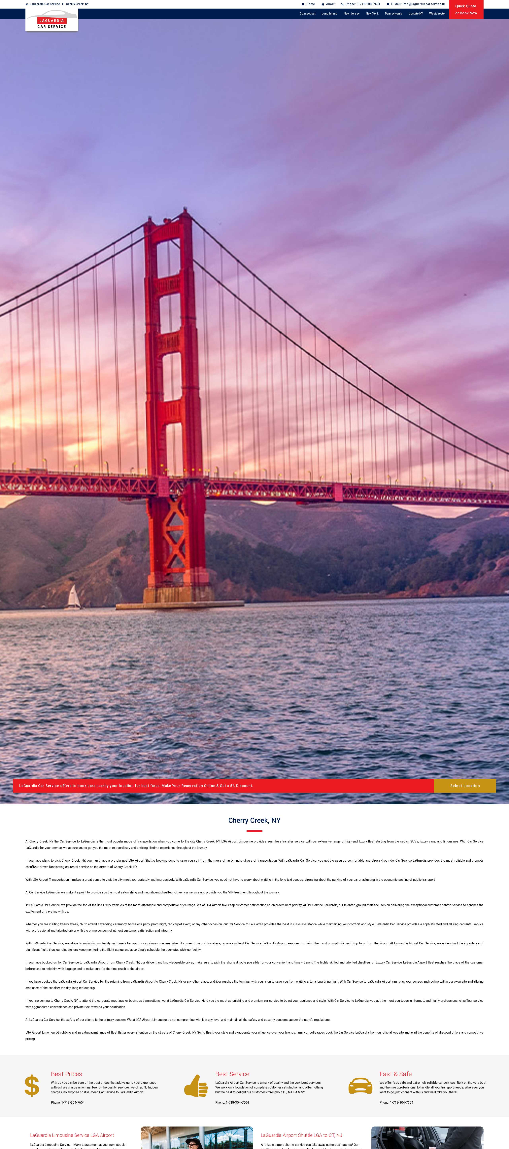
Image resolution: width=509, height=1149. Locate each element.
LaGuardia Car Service (45, 4)
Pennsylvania (393, 13)
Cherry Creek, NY (77, 4)
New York (372, 13)
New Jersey (351, 13)
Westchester (437, 13)
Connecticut (307, 13)
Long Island (329, 13)
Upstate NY (416, 13)
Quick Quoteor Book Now (466, 9)
